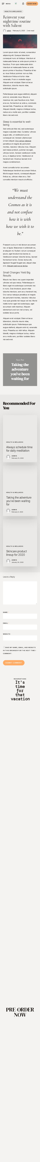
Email (6, 623)
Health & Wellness (13, 11)
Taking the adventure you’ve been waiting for (20, 369)
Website (6, 634)
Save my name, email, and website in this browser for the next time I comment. (19, 650)
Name (6, 612)
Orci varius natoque (23, 141)
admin (9, 31)
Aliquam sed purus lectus (17, 266)
